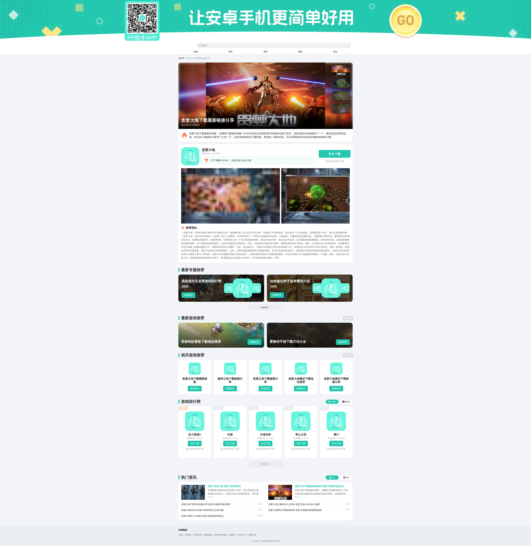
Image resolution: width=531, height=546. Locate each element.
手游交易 (197, 535)
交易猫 (188, 535)
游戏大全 (252, 535)
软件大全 (242, 535)
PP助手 (181, 58)
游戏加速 (208, 535)
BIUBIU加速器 (221, 535)
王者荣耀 (202, 45)
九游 (180, 535)
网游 (300, 51)
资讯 (335, 51)
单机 (265, 51)
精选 (196, 51)
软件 (231, 51)
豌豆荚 (232, 535)
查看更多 (188, 295)
